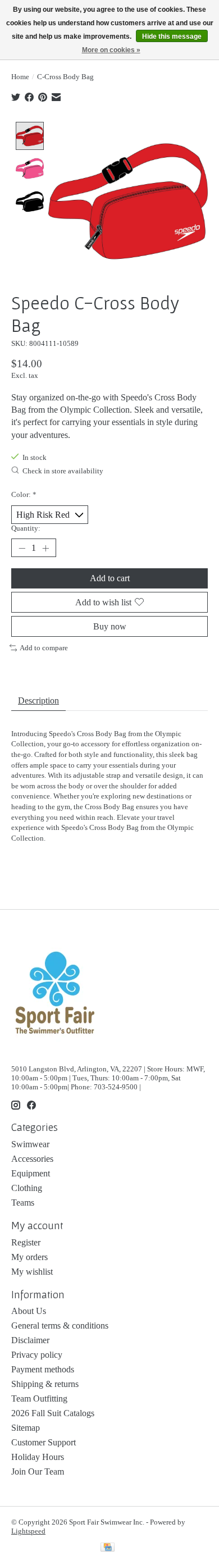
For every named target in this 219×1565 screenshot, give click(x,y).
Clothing (26, 1188)
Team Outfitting (39, 1398)
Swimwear (30, 1144)
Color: (23, 494)
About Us (28, 1311)
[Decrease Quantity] (22, 548)
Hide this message (172, 36)
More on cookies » (111, 50)
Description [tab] (38, 700)
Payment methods (42, 1369)
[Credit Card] (108, 1548)
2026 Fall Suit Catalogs (52, 1413)
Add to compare (44, 648)
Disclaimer (30, 1340)
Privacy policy (36, 1354)
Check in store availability (62, 471)
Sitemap (25, 1427)
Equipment (30, 1173)
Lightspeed (28, 1531)
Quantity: (25, 528)
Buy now (109, 626)
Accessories (32, 1159)
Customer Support (43, 1442)
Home (20, 76)
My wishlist (32, 1271)
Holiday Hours (37, 1457)
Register (25, 1242)
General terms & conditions (59, 1325)
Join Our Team (37, 1471)
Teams (22, 1202)
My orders (29, 1257)
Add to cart (110, 578)
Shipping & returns (45, 1384)
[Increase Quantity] (45, 548)
